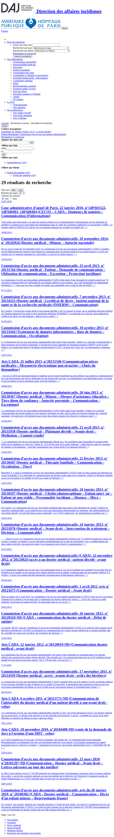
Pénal (15, 83)
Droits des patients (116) (24, 175)
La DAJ (11, 102)
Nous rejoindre (14, 828)
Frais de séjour (20, 91)
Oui (6, 198)
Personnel (17, 67)
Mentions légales (15, 830)
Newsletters (12, 820)
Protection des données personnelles (24, 833)
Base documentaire (16, 42)
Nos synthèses (19, 118)
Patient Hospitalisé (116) (18, 172)
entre (3, 148)
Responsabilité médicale (24, 64)
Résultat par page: (9, 193)
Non (14, 198)
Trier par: (5, 190)
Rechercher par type (22, 48)
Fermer (4, 31)
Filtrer (4, 126)
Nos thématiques (15, 59)
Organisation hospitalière (24, 62)
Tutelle (16, 96)
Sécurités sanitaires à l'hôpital (26, 94)
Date (14, 190)
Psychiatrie (18, 99)
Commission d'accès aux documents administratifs (42, 134)
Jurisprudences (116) (16, 162)
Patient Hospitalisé (10, 134)
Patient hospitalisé (21, 70)
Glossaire (11, 822)
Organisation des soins (23, 72)
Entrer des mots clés (22, 45)
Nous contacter (14, 825)
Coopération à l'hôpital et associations (30, 75)
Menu (64, 28)
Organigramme (20, 104)
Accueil (4, 123)
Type (21, 190)
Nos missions (19, 107)
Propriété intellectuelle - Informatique (30, 78)
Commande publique (23, 80)
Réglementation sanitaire (24, 86)
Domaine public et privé (24, 88)
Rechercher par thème (23, 50)
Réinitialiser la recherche (24, 53)
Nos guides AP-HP (22, 113)
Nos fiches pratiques (22, 115)
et (2, 151)
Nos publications (15, 110)
